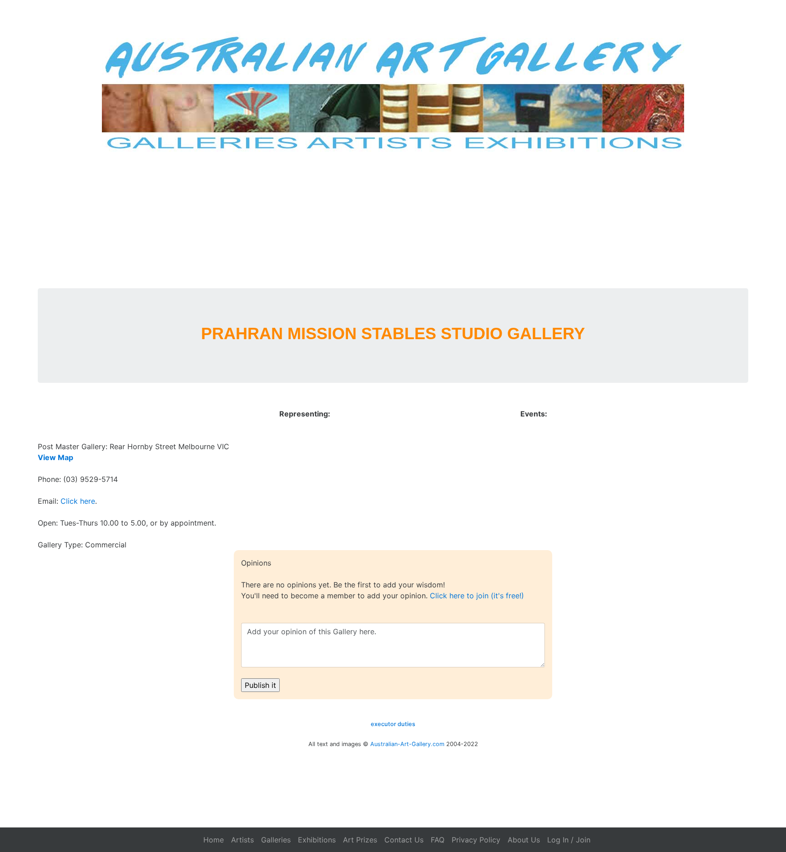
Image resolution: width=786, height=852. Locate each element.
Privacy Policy (476, 839)
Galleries (276, 839)
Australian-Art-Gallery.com (407, 744)
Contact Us (403, 839)
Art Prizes (360, 839)
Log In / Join (568, 839)
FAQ (437, 839)
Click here (77, 501)
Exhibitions (317, 839)
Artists (242, 839)
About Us (524, 839)
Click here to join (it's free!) (477, 595)
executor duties (393, 724)
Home (213, 839)
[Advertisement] (393, 220)
